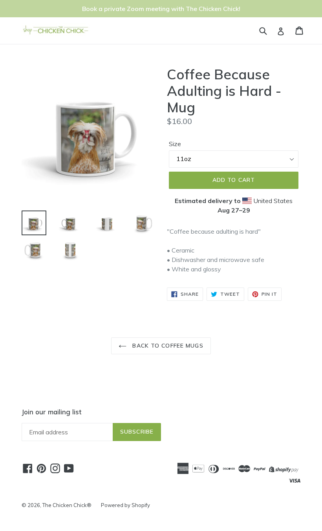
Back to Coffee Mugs (166, 345)
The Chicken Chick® (66, 505)
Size (175, 144)
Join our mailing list (51, 412)
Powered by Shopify (125, 505)
